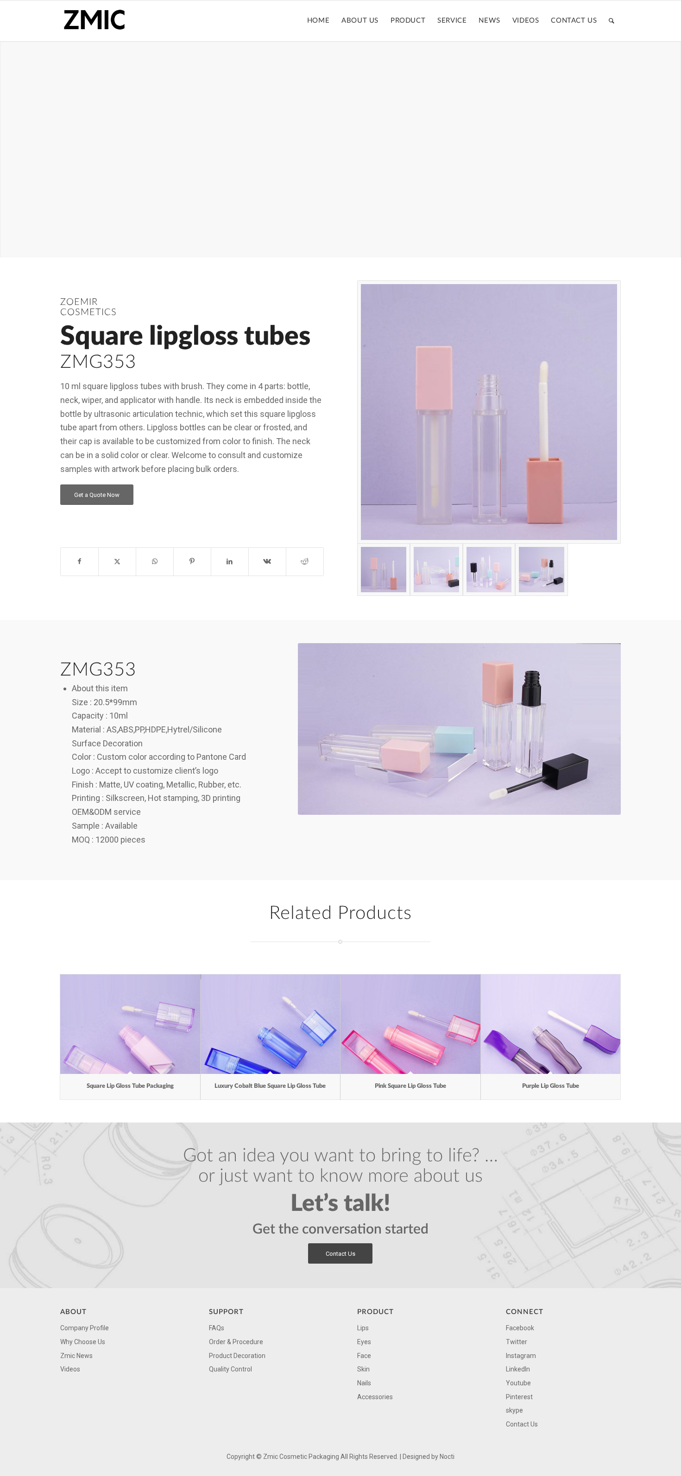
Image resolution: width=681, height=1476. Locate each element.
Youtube (518, 1383)
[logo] (97, 20)
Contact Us (522, 1424)
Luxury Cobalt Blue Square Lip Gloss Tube (270, 1086)
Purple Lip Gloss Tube (550, 1086)
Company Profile (84, 1328)
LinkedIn (518, 1369)
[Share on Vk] (267, 562)
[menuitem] (318, 20)
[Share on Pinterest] (192, 562)
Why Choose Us (82, 1342)
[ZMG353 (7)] (489, 412)
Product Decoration (237, 1355)
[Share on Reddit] (304, 562)
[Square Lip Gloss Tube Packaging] (130, 1024)
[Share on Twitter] (117, 562)
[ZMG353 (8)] (436, 569)
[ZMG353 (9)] (489, 569)
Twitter (516, 1342)
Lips (363, 1328)
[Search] (612, 20)
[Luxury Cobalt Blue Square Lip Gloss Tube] (270, 1024)
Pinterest (519, 1397)
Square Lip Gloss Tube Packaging (130, 1086)
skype (514, 1410)
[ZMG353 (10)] (541, 569)
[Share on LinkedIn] (229, 562)
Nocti (447, 1456)
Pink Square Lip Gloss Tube (410, 1086)
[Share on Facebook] (79, 562)
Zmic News (76, 1355)
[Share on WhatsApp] (154, 562)
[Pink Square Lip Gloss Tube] (410, 1024)
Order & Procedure (236, 1342)
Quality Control (230, 1369)
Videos (70, 1369)
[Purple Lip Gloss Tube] (551, 1024)
